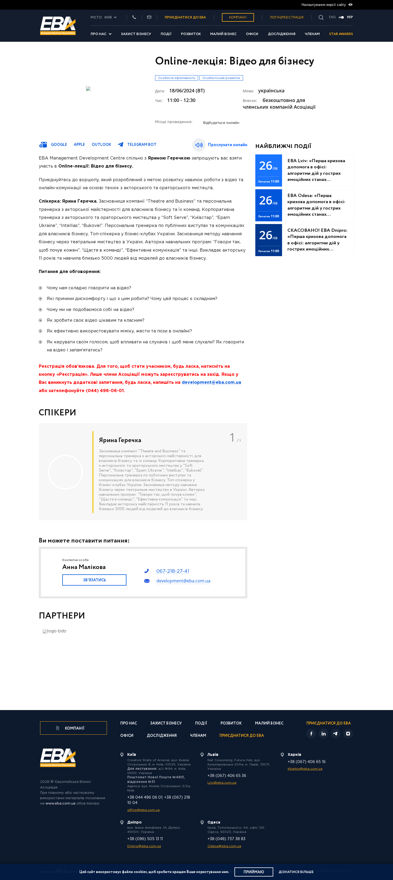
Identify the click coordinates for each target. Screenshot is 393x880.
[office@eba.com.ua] (149, 17)
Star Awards (341, 34)
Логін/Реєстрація (286, 17)
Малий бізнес (223, 34)
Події (166, 34)
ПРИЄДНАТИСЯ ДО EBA (185, 17)
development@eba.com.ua (183, 581)
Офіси (252, 34)
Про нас (98, 34)
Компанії (238, 17)
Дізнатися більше (296, 872)
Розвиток (191, 34)
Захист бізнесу (136, 34)
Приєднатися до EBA (241, 736)
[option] (143, 471)
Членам (312, 34)
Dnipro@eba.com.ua (144, 846)
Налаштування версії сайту (324, 5)
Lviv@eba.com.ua (221, 782)
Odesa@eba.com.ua (224, 846)
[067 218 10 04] (134, 17)
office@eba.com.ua (143, 810)
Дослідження (281, 34)
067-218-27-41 (172, 571)
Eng (332, 17)
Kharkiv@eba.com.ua (305, 768)
